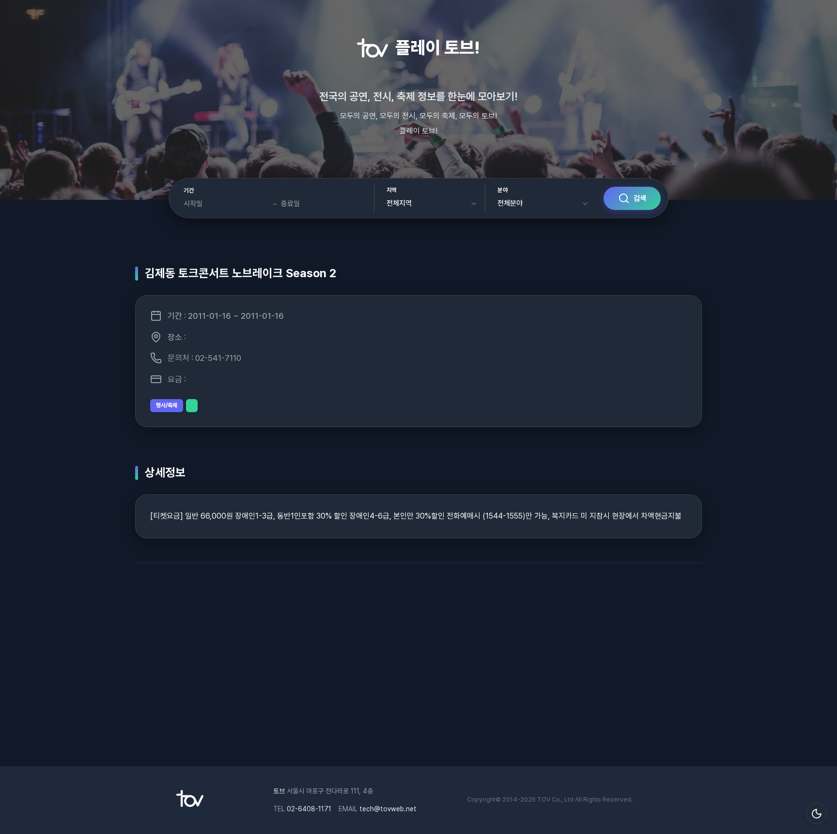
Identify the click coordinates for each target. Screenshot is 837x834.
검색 (640, 198)
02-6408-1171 (309, 809)
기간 (189, 190)
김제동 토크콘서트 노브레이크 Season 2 (240, 273)
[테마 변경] (816, 813)
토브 (279, 791)
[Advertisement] (418, 669)
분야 (502, 190)
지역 (392, 190)
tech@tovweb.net (388, 809)
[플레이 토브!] (189, 804)
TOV (543, 799)
